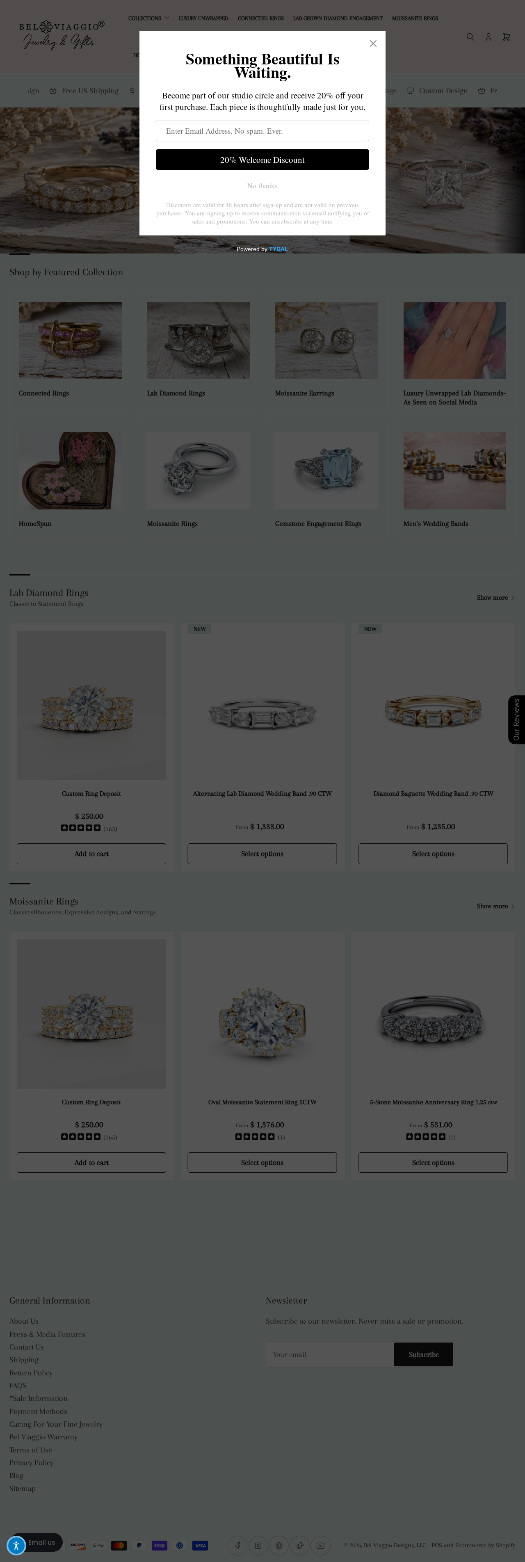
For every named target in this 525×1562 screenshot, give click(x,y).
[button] (16, 1545)
